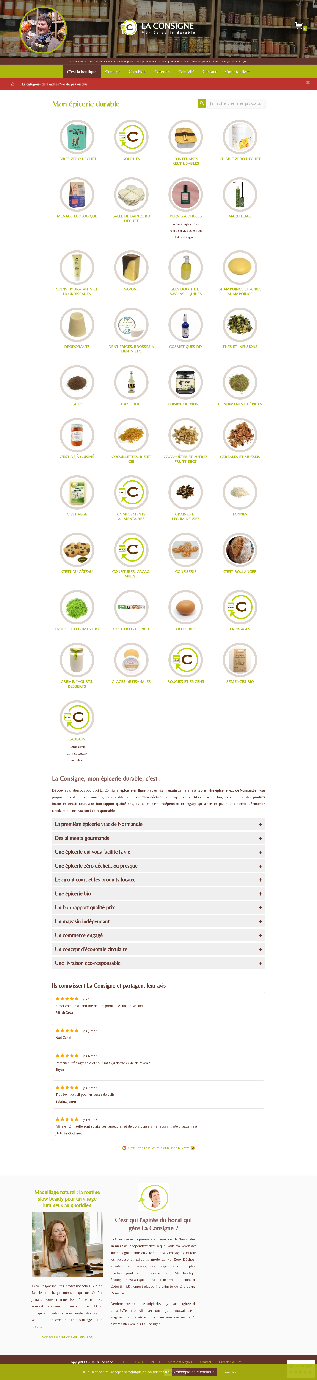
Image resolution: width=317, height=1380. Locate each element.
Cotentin (162, 71)
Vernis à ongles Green (186, 224)
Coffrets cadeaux (77, 753)
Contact (209, 71)
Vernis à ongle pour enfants (185, 230)
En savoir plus (228, 1372)
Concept (112, 71)
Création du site (230, 1362)
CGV (124, 1362)
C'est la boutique (82, 71)
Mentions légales (180, 1362)
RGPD (155, 1362)
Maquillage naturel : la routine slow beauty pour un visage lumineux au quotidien (67, 1198)
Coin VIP (186, 71)
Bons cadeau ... (77, 760)
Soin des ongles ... (186, 237)
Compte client (237, 71)
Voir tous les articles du (67, 1337)
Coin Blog (137, 71)
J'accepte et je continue (194, 1372)
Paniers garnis (77, 746)
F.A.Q (139, 1362)
